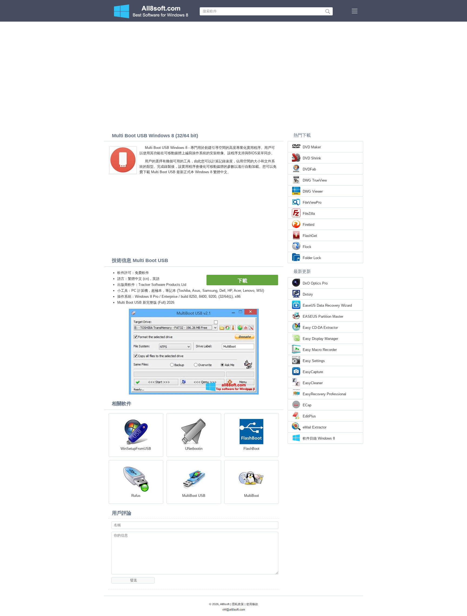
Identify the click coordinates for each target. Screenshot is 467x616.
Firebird (308, 225)
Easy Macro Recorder (320, 350)
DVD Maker (312, 147)
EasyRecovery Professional (324, 394)
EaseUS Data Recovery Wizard (327, 305)
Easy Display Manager (320, 339)
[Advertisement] (233, 62)
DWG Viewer (313, 191)
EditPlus (309, 416)
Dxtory (308, 294)
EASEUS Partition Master (323, 316)
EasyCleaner (313, 383)
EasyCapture (313, 372)
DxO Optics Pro (315, 283)
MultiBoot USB (193, 496)
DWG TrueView (315, 180)
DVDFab (309, 169)
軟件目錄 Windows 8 (319, 438)
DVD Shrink (312, 158)
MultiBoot (251, 496)
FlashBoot (251, 449)
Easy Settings (314, 361)
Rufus (136, 496)
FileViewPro (312, 202)
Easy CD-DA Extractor (320, 328)
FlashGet (310, 236)
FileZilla (309, 214)
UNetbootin (193, 449)
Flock (307, 247)
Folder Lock (312, 258)
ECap (307, 405)
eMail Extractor (314, 427)
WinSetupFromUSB (136, 449)
